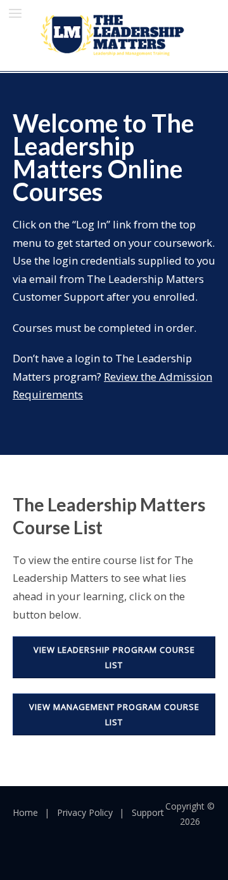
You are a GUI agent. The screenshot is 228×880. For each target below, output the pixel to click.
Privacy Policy (85, 812)
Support (148, 812)
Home (25, 812)
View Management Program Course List (114, 714)
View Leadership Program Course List (114, 657)
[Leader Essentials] (114, 34)
